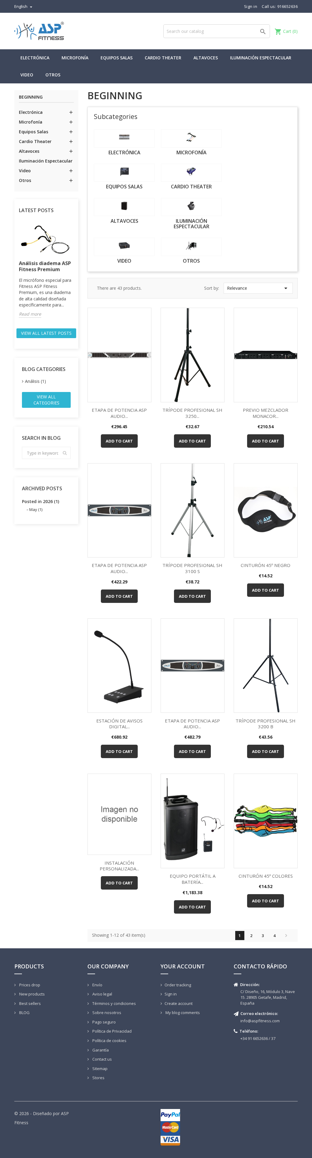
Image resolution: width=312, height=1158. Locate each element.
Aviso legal (101, 994)
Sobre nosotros (106, 1012)
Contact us (101, 1059)
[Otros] (191, 247)
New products (31, 994)
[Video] (124, 247)
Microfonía (75, 58)
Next (286, 935)
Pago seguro (103, 1022)
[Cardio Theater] (191, 173)
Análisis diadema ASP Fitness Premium (45, 266)
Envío (96, 985)
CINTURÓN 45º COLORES (266, 876)
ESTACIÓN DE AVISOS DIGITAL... (119, 724)
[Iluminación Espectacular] (191, 207)
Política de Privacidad (111, 1031)
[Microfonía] (191, 138)
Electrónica (34, 58)
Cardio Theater (163, 58)
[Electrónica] (124, 138)
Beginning (31, 97)
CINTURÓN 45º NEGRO (265, 565)
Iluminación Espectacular (260, 58)
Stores (98, 1077)
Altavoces (205, 58)
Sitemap (99, 1068)
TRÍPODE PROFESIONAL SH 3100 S (192, 568)
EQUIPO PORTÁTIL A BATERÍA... (192, 879)
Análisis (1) (35, 381)
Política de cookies (108, 1040)
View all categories (46, 400)
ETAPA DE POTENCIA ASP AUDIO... (119, 413)
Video (26, 75)
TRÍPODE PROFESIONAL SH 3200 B (266, 724)
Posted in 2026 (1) (40, 501)
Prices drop (29, 985)
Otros (52, 75)
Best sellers (29, 1003)
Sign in (171, 994)
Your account (183, 966)
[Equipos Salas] (124, 173)
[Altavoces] (124, 207)
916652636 (287, 6)
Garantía (100, 1050)
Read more (30, 314)
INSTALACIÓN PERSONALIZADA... (119, 866)
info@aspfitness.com (260, 1020)
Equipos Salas (117, 58)
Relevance (258, 288)
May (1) (35, 509)
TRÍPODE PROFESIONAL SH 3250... (192, 413)
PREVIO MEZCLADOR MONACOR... (265, 413)
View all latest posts (46, 333)
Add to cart (119, 441)
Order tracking (178, 985)
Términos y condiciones (113, 1003)
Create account (179, 1003)
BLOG (24, 1012)
